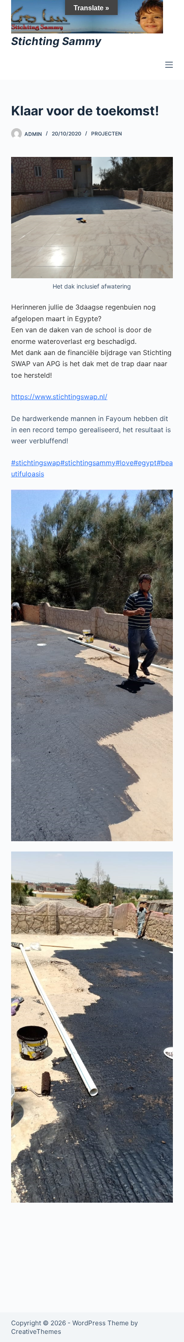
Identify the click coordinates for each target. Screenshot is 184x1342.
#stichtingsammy (88, 462)
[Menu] (169, 65)
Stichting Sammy (56, 41)
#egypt (145, 462)
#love (125, 462)
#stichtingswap (35, 462)
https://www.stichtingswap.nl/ (59, 396)
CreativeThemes (36, 1331)
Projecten (106, 133)
